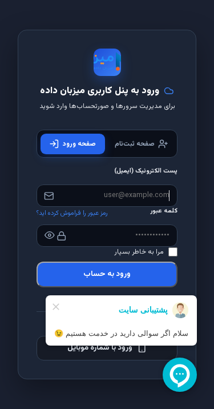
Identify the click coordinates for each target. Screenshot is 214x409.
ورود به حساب (107, 274)
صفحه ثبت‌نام (135, 144)
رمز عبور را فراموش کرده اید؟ (72, 213)
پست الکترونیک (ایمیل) (145, 171)
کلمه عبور (163, 211)
